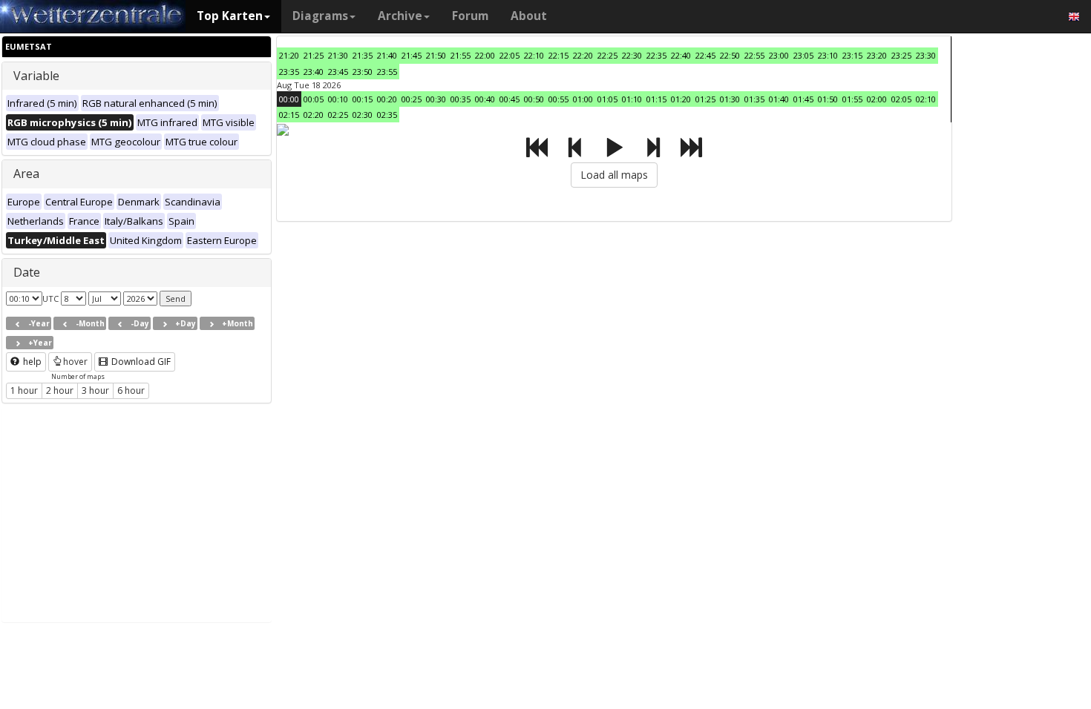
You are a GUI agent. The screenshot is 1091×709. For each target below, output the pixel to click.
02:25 (338, 114)
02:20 (314, 114)
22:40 (681, 55)
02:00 (877, 99)
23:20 (877, 55)
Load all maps (614, 175)
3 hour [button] (95, 390)
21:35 (363, 55)
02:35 (387, 114)
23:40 (314, 71)
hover (75, 361)
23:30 (926, 55)
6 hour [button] (131, 390)
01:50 (828, 99)
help (31, 361)
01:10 (632, 99)
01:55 (852, 99)
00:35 (461, 99)
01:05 (607, 99)
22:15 (558, 55)
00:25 (412, 99)
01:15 (656, 99)
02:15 (289, 114)
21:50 (436, 55)
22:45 (705, 55)
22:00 (485, 55)
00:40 (485, 99)
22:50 (730, 55)
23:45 (338, 71)
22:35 (656, 55)
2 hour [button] (59, 390)
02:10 (926, 99)
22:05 (509, 55)
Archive (400, 16)
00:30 (436, 99)
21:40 (387, 55)
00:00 (289, 99)
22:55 (754, 55)
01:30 (730, 99)
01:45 (803, 99)
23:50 (363, 71)
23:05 (803, 55)
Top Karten (230, 16)
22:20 (583, 55)
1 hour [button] (24, 390)
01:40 (779, 99)
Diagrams (320, 16)
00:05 (314, 99)
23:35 (289, 71)
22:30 (632, 55)
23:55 (387, 71)
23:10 (828, 55)
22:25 (607, 55)
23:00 (779, 55)
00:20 (387, 99)
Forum (470, 16)
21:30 (338, 55)
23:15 (852, 55)
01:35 (754, 99)
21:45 (412, 55)
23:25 (901, 55)
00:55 (558, 99)
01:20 (681, 99)
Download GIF (140, 361)
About (529, 16)
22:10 (534, 55)
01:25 (705, 99)
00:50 (534, 99)
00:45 (509, 99)
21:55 (461, 55)
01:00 (583, 99)
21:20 (289, 55)
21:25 (314, 55)
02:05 (901, 99)
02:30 (363, 114)
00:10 (338, 99)
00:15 (363, 99)
